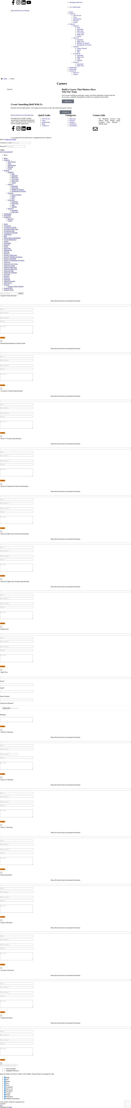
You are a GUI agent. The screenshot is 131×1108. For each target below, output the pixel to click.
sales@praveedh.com (105, 129)
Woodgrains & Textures (19, 191)
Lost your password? (6, 152)
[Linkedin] (23, 2)
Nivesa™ (10, 184)
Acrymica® (11, 200)
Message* (3, 714)
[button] (68, 101)
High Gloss (15, 181)
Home (6, 158)
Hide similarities (11, 1069)
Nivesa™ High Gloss (10, 255)
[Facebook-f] (13, 2)
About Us (7, 160)
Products (6, 170)
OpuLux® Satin (9, 271)
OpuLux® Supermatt (10, 272)
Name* (2, 681)
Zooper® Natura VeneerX (15, 286)
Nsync (13, 196)
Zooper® (10, 193)
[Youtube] (28, 2)
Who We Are (12, 162)
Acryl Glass (15, 179)
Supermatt (15, 176)
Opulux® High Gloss (10, 267)
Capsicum (55, 137)
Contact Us (7, 217)
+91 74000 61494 (104, 134)
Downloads (7, 215)
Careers (10, 221)
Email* (2, 688)
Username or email (6, 143)
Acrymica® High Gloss (11, 229)
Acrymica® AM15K (10, 227)
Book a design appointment (12, 238)
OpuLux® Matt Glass (10, 269)
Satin (13, 174)
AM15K (14, 207)
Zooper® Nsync (9, 290)
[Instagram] (18, 2)
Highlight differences (12, 1071)
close (10, 1107)
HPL (13, 198)
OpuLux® (7, 262)
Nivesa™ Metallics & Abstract (13, 257)
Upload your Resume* (7, 703)
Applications (8, 214)
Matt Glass (15, 177)
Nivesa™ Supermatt (10, 259)
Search (21, 293)
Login (2, 150)
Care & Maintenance (10, 239)
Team (9, 163)
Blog (5, 236)
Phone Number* (5, 696)
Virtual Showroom (9, 281)
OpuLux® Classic (9, 265)
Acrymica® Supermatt (10, 233)
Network (10, 167)
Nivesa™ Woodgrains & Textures (14, 260)
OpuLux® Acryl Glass (11, 264)
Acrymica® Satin (9, 231)
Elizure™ (11, 208)
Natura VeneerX (16, 195)
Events (10, 169)
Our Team (7, 274)
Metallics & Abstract (18, 189)
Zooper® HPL (8, 288)
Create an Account (10, 139)
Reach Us (11, 219)
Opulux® (10, 172)
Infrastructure (12, 165)
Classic (14, 182)
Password (3, 146)
